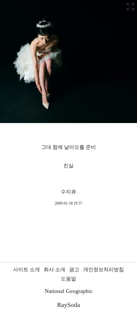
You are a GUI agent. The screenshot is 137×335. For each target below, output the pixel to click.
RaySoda (68, 304)
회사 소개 (54, 269)
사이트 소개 (26, 269)
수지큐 (68, 191)
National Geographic (69, 291)
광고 (74, 269)
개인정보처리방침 (103, 269)
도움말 (68, 278)
